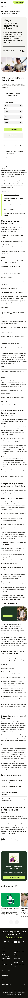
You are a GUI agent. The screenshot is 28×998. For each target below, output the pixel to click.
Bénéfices (6, 119)
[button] (12, 781)
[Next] (17, 922)
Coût (5, 108)
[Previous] (11, 922)
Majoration (7, 114)
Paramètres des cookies (19, 992)
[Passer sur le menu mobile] (25, 2)
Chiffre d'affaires (8, 102)
